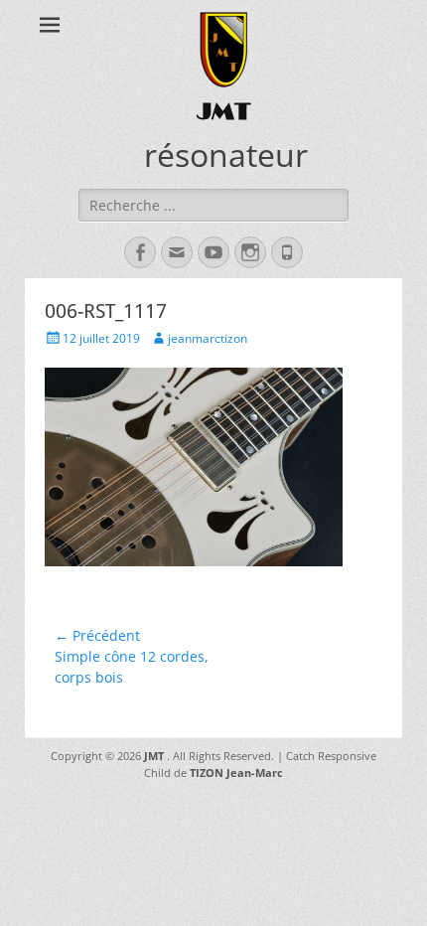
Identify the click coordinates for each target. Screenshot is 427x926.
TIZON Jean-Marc (236, 772)
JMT (224, 110)
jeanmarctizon (207, 338)
